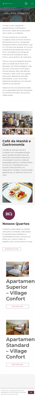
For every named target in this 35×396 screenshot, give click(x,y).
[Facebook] (14, 377)
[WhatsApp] (19, 3)
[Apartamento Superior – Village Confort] (17, 269)
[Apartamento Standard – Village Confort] (17, 327)
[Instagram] (16, 3)
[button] (26, 3)
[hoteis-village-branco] (8, 3)
